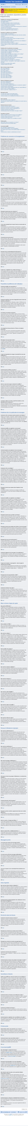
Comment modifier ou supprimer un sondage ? (9, 55)
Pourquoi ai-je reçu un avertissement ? (8, 58)
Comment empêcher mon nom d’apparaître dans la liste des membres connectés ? (13, 36)
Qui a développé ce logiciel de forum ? (7, 127)
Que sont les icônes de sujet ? (6, 77)
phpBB (3, 348)
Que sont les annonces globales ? (7, 72)
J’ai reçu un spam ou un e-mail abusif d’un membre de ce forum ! (12, 95)
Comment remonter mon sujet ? (6, 64)
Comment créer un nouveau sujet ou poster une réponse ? (11, 49)
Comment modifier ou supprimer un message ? (9, 50)
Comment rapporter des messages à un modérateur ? (10, 59)
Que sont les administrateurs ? (6, 81)
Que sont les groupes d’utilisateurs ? (7, 83)
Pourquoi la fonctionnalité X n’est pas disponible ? (9, 128)
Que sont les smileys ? (5, 70)
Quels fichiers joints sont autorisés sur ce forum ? (10, 122)
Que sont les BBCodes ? (5, 68)
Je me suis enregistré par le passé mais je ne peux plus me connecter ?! (14, 26)
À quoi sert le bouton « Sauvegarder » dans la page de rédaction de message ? (13, 61)
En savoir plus (15, 10)
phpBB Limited (9, 1052)
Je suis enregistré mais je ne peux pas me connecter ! (10, 24)
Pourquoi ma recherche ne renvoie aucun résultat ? (10, 107)
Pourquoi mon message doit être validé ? (8, 63)
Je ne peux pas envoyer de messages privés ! (9, 93)
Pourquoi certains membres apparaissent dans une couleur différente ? (13, 87)
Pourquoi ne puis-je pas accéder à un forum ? (9, 56)
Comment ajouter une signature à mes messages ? (10, 51)
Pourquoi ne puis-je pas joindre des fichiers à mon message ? (12, 57)
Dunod (21, 11)
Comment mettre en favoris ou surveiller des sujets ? (10, 115)
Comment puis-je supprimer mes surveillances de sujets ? (11, 118)
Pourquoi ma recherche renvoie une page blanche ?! (10, 108)
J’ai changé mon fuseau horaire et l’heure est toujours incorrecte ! (12, 38)
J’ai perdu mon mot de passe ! (6, 27)
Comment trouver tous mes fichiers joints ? (8, 123)
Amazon (5, 12)
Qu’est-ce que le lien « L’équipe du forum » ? (9, 89)
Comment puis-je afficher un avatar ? (7, 41)
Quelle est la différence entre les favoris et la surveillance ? (11, 114)
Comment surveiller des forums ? (7, 117)
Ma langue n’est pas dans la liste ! (7, 39)
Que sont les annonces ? (5, 74)
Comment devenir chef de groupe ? (7, 86)
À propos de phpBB (11, 1056)
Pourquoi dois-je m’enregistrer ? (6, 20)
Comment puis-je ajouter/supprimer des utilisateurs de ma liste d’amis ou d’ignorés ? (14, 102)
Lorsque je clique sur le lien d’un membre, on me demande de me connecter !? (14, 45)
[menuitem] (3, 4)
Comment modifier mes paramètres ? (7, 33)
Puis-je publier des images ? (6, 71)
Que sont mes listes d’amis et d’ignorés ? (8, 99)
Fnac (23, 11)
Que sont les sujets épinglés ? (6, 75)
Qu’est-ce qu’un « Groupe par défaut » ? (8, 88)
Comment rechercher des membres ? (7, 109)
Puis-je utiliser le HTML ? (5, 69)
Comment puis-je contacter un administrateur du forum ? (11, 131)
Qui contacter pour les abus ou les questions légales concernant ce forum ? (13, 130)
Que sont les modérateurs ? (6, 82)
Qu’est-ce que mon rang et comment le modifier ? (10, 43)
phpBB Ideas (13, 1065)
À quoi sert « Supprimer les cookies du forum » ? (9, 29)
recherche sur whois (5, 1078)
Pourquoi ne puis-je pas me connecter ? (8, 25)
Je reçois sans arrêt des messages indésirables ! (10, 94)
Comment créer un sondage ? (6, 52)
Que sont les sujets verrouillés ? (6, 76)
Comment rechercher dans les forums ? (8, 106)
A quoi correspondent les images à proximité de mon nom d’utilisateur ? (13, 40)
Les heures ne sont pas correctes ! (7, 37)
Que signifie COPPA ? (5, 21)
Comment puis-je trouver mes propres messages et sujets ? (12, 110)
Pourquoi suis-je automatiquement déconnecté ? (9, 28)
